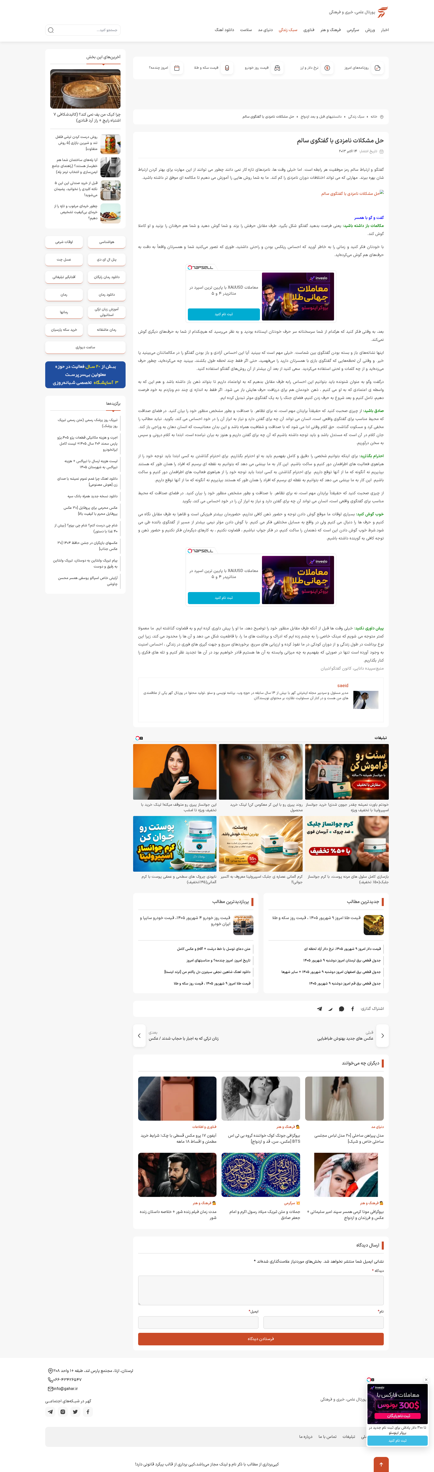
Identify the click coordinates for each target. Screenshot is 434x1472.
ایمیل (253, 1311)
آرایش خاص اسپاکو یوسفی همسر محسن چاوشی (88, 581)
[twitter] (75, 1412)
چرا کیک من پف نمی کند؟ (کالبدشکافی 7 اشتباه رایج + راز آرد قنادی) (87, 118)
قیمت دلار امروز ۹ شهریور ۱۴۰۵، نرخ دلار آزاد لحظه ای (342, 949)
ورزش (370, 30)
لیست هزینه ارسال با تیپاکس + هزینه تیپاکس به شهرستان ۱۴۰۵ (91, 464)
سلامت (246, 30)
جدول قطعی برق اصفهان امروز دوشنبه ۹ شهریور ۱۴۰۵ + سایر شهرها (331, 972)
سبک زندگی (288, 30)
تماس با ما (327, 1437)
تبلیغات (349, 1437)
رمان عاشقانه (106, 330)
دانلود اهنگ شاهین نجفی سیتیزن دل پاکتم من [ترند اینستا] (207, 972)
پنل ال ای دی (107, 259)
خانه (374, 116)
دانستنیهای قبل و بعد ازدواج (321, 116)
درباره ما (305, 1437)
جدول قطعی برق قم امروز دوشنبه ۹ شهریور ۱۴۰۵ (345, 983)
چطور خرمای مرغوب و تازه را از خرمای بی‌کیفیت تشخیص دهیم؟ (75, 212)
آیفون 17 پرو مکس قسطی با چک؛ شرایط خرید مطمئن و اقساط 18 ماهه (178, 1139)
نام (381, 1311)
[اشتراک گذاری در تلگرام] (319, 1009)
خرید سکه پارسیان (64, 330)
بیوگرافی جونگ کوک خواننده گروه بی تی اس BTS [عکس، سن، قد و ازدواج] (264, 1139)
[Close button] (426, 1379)
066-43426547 (67, 1380)
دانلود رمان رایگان (107, 277)
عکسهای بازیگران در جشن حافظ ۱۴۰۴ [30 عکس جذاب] (88, 546)
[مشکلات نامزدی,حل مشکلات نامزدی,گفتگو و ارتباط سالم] (261, 194)
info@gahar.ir (65, 1389)
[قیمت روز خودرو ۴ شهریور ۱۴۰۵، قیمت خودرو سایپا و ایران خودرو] (243, 925)
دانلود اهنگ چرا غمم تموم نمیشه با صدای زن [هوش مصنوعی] (87, 481)
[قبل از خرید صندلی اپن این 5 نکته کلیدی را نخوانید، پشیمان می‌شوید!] (110, 190)
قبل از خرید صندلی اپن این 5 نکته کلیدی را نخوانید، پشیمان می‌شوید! (75, 189)
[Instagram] (63, 1412)
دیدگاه (378, 1271)
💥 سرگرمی (292, 1203)
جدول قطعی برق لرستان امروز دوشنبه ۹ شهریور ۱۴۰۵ (342, 960)
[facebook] (88, 1412)
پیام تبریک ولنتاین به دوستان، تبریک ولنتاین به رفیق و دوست (85, 563)
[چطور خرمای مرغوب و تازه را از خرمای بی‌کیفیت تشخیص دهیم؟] (110, 213)
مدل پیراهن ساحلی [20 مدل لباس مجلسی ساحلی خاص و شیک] (349, 1139)
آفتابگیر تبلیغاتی (63, 277)
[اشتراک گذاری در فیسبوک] (353, 1009)
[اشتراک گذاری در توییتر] (331, 1009)
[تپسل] (189, 267)
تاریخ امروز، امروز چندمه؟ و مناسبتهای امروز (218, 960)
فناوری (308, 30)
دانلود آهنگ (224, 30)
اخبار (385, 30)
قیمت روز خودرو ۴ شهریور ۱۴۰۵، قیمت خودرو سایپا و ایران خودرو (185, 921)
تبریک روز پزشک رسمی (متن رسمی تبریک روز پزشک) (88, 423)
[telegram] (50, 1412)
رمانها (64, 312)
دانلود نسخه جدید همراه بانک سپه (93, 496)
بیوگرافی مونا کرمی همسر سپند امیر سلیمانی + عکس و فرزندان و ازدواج (345, 1215)
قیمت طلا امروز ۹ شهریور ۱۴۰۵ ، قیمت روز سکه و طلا (316, 918)
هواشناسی (106, 242)
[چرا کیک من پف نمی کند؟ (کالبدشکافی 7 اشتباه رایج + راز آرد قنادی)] (85, 89)
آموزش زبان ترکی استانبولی (107, 312)
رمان (64, 294)
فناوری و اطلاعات (204, 1127)
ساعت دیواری (85, 347)
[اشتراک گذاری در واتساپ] (342, 1009)
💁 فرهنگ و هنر (288, 1127)
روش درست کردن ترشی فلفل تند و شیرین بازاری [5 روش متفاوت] (76, 143)
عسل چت (64, 259)
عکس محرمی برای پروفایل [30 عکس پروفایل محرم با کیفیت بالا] (91, 511)
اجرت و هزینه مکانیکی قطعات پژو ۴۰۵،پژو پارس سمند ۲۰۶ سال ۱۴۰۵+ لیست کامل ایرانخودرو (87, 443)
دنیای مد (265, 30)
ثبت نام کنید (224, 314)
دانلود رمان (107, 294)
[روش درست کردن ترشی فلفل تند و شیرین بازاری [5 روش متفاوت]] (110, 144)
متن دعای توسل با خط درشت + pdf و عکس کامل (213, 949)
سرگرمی (353, 30)
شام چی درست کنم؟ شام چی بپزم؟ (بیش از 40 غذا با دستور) (86, 528)
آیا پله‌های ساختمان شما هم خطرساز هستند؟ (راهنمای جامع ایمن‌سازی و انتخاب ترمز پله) (74, 166)
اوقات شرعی (64, 242)
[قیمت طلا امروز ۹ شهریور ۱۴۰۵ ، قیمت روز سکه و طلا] (374, 925)
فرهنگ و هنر (330, 30)
